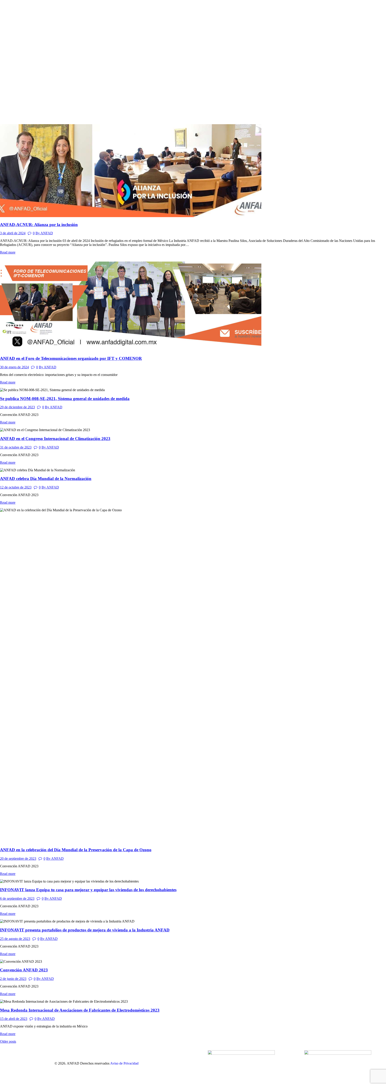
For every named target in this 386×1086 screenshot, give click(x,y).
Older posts (8, 1041)
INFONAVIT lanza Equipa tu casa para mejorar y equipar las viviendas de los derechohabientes (88, 889)
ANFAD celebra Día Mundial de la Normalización (45, 478)
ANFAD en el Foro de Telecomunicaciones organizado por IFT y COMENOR (71, 358)
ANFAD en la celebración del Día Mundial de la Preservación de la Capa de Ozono (75, 849)
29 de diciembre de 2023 (17, 407)
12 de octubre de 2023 (15, 487)
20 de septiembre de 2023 (18, 858)
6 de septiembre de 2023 (17, 898)
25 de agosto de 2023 (15, 939)
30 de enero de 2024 (14, 367)
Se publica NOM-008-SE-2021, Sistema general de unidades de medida (65, 398)
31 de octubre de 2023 (15, 447)
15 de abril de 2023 (13, 1019)
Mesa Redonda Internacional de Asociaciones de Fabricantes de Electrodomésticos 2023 (79, 1010)
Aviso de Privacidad (123, 1063)
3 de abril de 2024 (12, 233)
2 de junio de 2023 (13, 979)
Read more (7, 252)
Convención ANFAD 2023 (24, 970)
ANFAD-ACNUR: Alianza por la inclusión (39, 224)
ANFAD (44, 233)
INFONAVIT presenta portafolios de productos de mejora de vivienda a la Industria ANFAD (85, 930)
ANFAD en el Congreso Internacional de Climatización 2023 (55, 438)
